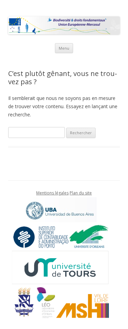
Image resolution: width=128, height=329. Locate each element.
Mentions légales (52, 193)
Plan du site (81, 193)
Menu (64, 48)
